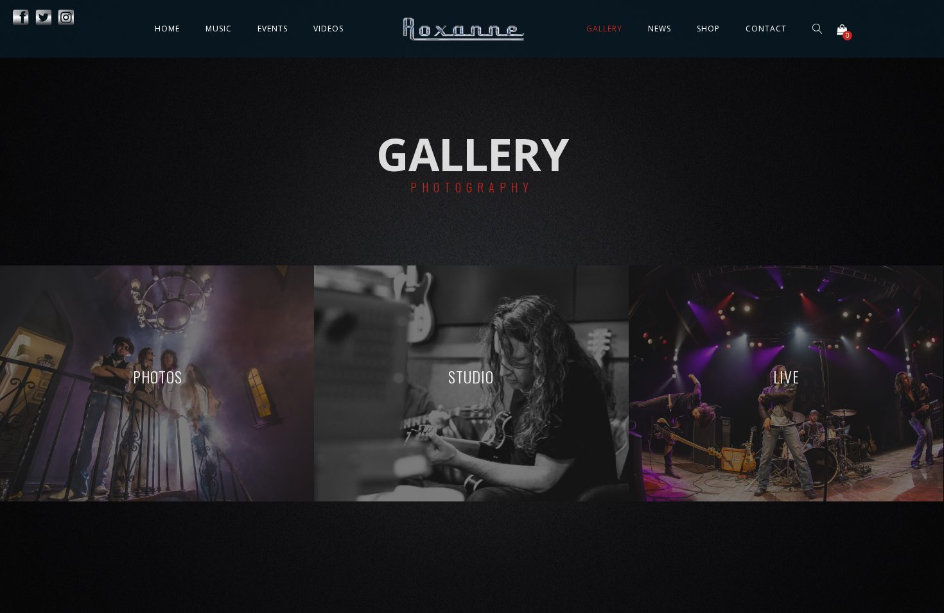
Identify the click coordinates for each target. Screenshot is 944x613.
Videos (328, 28)
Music (218, 28)
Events (273, 28)
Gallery (604, 28)
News (659, 28)
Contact (766, 28)
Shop (708, 28)
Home (167, 28)
